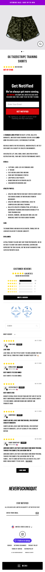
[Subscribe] (37, 513)
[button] (9, 67)
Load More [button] (22, 470)
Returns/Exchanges (20, 545)
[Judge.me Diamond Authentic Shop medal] (16, 311)
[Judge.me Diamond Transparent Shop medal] (27, 311)
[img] (8, 341)
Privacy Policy (33, 545)
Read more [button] (29, 461)
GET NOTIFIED (22, 111)
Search (9, 545)
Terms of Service (17, 549)
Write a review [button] (22, 297)
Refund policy (28, 549)
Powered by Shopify (29, 552)
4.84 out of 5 (29, 273)
